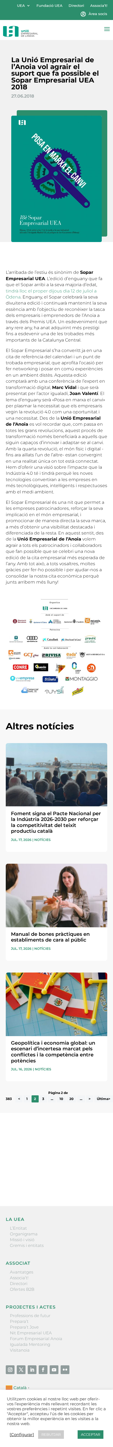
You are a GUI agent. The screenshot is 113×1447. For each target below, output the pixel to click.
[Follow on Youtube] (54, 1369)
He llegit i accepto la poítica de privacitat (45, 1174)
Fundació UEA (49, 6)
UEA (21, 6)
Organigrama (24, 1233)
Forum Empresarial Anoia (36, 1338)
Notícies (42, 840)
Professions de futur (30, 1315)
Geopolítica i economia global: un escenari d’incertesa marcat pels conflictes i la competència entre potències (53, 1052)
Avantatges (21, 1272)
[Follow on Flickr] (65, 1369)
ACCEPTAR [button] (90, 1434)
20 (71, 1099)
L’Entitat (18, 1228)
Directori (76, 6)
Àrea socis (98, 14)
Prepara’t (19, 1321)
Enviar (94, 1183)
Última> (103, 1099)
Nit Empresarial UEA (31, 1332)
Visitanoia (20, 1350)
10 (61, 1099)
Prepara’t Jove (24, 1327)
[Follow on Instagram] (10, 1369)
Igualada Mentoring (30, 1344)
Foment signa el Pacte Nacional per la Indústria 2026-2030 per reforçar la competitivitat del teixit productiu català (56, 822)
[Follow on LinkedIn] (32, 1369)
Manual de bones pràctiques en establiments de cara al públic (50, 937)
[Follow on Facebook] (43, 1369)
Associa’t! (98, 6)
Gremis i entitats (27, 1245)
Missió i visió (22, 1239)
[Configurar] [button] (22, 1434)
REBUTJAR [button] (51, 1434)
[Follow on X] (21, 1369)
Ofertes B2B (22, 1289)
